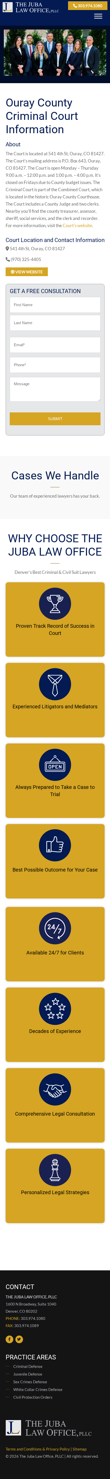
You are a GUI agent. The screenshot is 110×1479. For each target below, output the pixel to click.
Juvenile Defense (27, 1374)
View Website (29, 271)
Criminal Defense (27, 1366)
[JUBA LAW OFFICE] (31, 11)
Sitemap (79, 1449)
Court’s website (77, 225)
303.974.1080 (89, 5)
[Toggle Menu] (98, 16)
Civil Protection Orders (32, 1397)
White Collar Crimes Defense (37, 1389)
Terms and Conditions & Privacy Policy (38, 1449)
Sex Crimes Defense (30, 1381)
